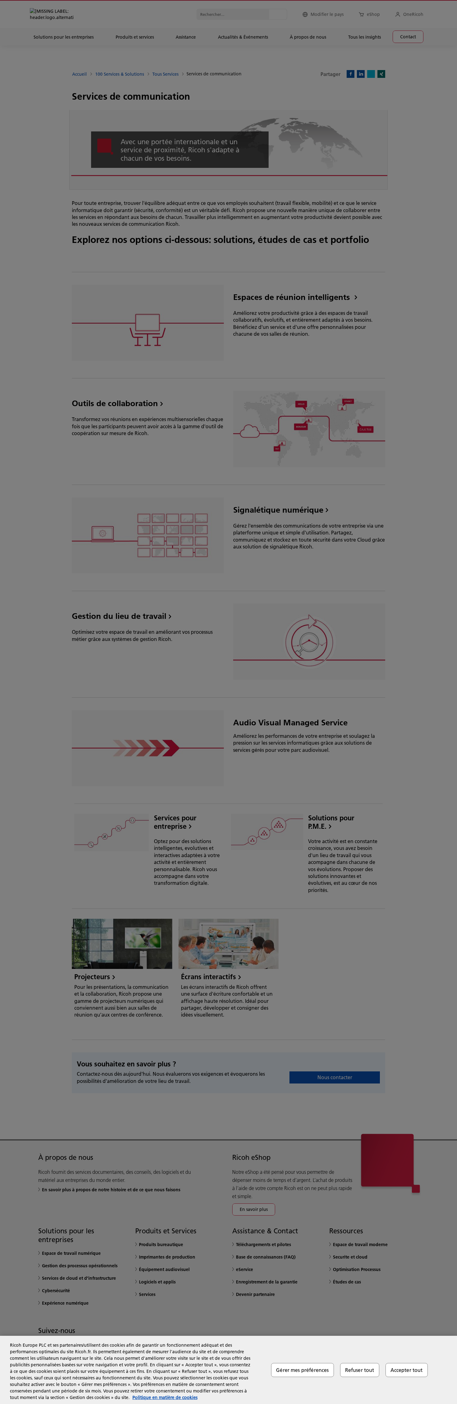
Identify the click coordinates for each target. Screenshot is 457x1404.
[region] (228, 1370)
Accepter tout (406, 1370)
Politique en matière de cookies (164, 1397)
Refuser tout (359, 1370)
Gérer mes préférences (302, 1370)
